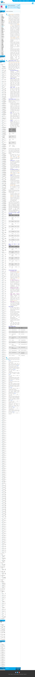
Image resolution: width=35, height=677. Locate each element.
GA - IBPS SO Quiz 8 (4, 532)
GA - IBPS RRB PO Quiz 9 (4, 146)
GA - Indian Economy (3, 44)
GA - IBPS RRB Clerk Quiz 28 (4, 209)
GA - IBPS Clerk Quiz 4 (4, 489)
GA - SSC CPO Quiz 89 (4, 454)
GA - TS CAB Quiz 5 (4, 218)
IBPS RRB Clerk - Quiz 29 (4, 574)
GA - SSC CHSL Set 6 (4, 552)
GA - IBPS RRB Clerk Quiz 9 (4, 144)
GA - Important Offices (3, 39)
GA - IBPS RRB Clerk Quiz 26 (4, 205)
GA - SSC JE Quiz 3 (4, 122)
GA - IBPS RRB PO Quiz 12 (4, 163)
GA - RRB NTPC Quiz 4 (4, 187)
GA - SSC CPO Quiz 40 (4, 365)
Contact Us (25, 674)
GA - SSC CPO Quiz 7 (4, 308)
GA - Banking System (3, 28)
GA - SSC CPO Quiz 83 (4, 443)
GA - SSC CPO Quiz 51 (4, 384)
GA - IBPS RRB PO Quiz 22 (4, 198)
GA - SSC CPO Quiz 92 (4, 459)
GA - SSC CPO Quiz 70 (4, 420)
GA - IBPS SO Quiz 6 (4, 528)
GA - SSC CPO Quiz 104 (4, 476)
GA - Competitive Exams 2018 (4, 66)
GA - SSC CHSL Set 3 (4, 546)
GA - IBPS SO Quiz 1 (4, 483)
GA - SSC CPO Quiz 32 (4, 352)
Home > (9, 7)
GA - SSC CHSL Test (4, 81)
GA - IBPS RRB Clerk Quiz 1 (4, 98)
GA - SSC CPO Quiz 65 (4, 411)
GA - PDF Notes (3, 59)
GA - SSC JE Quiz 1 (4, 116)
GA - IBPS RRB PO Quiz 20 (4, 194)
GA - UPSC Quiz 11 (4, 275)
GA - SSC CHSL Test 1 (4, 85)
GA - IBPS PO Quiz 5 (4, 243)
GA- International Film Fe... (3, 29)
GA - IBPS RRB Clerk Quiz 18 (4, 181)
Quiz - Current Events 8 (3, 661)
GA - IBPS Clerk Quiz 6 (4, 492)
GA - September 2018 (4, 601)
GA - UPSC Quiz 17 (4, 288)
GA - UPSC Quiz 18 (4, 290)
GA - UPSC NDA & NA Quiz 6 (4, 245)
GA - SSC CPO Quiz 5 (4, 306)
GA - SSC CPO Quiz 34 (4, 356)
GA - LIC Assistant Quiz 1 (4, 517)
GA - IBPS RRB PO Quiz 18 (4, 192)
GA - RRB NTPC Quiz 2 (4, 179)
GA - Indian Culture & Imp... (3, 43)
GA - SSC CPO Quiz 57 (4, 395)
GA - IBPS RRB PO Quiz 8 (4, 135)
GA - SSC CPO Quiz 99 (4, 467)
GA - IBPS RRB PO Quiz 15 (4, 176)
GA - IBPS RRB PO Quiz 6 (4, 127)
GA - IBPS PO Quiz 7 (4, 273)
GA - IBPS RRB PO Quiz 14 (4, 170)
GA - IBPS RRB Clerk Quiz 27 (4, 207)
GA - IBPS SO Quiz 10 (4, 535)
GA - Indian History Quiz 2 (3, 635)
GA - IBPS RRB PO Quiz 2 (4, 105)
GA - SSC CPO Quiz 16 (4, 323)
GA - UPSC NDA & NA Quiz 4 (4, 239)
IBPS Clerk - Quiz (3, 567)
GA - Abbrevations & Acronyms (3, 21)
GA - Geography (3, 33)
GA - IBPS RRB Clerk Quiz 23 (4, 200)
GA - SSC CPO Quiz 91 (4, 457)
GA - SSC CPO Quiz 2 (4, 301)
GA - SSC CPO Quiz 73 (4, 426)
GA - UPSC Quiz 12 (4, 278)
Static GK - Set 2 (4, 605)
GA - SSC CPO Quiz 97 (4, 465)
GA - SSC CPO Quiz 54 (4, 389)
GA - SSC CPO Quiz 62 (4, 404)
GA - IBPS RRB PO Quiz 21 (4, 196)
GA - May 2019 (4, 613)
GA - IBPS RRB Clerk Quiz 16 (4, 172)
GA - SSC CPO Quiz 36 (4, 358)
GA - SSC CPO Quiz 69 (4, 419)
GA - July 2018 (4, 593)
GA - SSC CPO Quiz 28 (4, 345)
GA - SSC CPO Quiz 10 (4, 312)
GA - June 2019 (4, 615)
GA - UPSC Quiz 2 (4, 254)
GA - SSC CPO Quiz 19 (4, 328)
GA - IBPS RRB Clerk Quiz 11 (4, 155)
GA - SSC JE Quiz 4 (4, 124)
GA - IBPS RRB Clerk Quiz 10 (4, 148)
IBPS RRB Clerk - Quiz (3, 571)
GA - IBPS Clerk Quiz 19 (4, 511)
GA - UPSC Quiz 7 (4, 264)
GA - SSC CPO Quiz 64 (4, 409)
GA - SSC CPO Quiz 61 (4, 402)
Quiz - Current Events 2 (3, 650)
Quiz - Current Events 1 (3, 649)
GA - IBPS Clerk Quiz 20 (4, 514)
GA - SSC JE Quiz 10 (4, 152)
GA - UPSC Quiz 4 (4, 258)
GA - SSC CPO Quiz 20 (4, 330)
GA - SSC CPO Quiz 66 (4, 413)
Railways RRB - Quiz (3, 581)
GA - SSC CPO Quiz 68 (4, 417)
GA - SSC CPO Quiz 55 (4, 391)
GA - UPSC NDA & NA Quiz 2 (4, 230)
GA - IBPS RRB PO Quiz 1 (4, 103)
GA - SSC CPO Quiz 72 (4, 424)
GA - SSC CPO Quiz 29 (4, 347)
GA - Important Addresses (3, 40)
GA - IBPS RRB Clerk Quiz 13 (4, 161)
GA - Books (3, 14)
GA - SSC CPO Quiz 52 (4, 385)
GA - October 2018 (4, 603)
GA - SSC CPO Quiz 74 (4, 428)
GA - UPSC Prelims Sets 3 (4, 92)
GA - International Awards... (3, 20)
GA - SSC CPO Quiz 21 (4, 332)
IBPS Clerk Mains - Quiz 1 (4, 570)
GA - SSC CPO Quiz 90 (4, 455)
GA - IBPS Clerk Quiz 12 (4, 502)
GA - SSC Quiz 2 (4, 83)
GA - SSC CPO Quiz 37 (4, 360)
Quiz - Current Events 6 (3, 657)
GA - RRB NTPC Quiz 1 (4, 178)
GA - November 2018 (4, 607)
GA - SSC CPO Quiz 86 (4, 448)
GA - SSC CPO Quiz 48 (4, 378)
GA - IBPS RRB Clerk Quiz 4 (4, 107)
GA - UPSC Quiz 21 (4, 295)
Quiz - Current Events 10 (3, 664)
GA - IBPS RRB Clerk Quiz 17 (4, 174)
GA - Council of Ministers (3, 32)
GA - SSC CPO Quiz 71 (4, 422)
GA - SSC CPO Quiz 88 (4, 452)
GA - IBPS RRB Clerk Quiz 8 (4, 133)
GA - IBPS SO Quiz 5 (4, 526)
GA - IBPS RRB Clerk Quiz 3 (4, 101)
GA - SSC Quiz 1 (4, 79)
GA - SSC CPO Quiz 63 (4, 408)
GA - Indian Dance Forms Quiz (3, 627)
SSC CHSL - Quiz (3, 563)
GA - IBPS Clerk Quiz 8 (4, 494)
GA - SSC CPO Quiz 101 (4, 470)
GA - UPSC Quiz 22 (4, 297)
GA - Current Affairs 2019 (4, 616)
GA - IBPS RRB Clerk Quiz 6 (4, 112)
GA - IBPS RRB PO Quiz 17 (4, 190)
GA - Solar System (3, 47)
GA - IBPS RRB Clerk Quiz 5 (4, 111)
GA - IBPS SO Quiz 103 (4, 478)
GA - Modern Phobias (3, 23)
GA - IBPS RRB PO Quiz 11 (4, 157)
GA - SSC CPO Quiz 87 (4, 450)
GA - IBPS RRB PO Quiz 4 (4, 114)
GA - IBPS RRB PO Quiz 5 (4, 118)
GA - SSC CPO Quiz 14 (4, 319)
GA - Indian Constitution (3, 30)
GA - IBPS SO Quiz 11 (4, 537)
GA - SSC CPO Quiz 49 (4, 380)
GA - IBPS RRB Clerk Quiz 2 (4, 100)
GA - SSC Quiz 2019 (4, 74)
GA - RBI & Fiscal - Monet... (3, 52)
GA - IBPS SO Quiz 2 (4, 521)
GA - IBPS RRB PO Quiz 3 (4, 109)
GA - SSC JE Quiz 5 (4, 125)
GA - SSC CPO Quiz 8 (4, 310)
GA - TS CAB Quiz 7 (4, 222)
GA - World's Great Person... (3, 38)
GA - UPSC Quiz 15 (4, 284)
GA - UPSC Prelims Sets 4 (4, 94)
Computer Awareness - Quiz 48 (4, 137)
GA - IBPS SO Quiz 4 (4, 524)
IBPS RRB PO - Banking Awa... (4, 578)
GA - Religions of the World (3, 17)
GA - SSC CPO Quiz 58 (4, 396)
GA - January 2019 (4, 609)
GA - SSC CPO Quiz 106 (4, 479)
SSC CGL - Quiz (3, 554)
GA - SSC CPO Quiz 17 (4, 325)
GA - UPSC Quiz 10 (4, 271)
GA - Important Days (3, 51)
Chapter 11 (7, 668)
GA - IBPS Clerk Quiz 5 (4, 490)
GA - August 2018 (4, 595)
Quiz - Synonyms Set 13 (4, 253)
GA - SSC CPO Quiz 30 (4, 349)
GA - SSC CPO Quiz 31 (4, 350)
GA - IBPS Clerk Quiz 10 (4, 498)
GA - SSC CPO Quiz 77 (4, 433)
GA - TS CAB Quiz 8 (4, 224)
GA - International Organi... (3, 24)
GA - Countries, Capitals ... (3, 53)
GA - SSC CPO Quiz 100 (4, 468)
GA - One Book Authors (3, 18)
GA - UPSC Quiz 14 (4, 282)
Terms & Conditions (16, 674)
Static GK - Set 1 (4, 599)
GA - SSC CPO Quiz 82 (4, 441)
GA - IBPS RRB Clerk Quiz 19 (4, 185)
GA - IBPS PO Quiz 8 (4, 277)
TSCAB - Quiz (3, 588)
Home (9, 674)
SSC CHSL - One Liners (4, 564)
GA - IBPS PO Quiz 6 (4, 269)
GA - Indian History (3, 42)
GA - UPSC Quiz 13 (4, 280)
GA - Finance (3, 50)
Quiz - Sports (3, 645)
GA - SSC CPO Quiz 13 (4, 317)
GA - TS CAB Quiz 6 (4, 220)
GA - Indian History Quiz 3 (3, 637)
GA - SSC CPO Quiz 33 (4, 354)
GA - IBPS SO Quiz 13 (4, 541)
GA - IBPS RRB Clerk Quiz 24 (4, 202)
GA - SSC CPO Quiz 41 (4, 367)
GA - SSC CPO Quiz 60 (4, 400)
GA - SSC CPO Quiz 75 (4, 431)
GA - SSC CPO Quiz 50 (4, 382)
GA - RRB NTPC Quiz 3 (4, 183)
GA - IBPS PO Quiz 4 (4, 236)
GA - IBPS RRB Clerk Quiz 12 (4, 159)
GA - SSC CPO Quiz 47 (4, 376)
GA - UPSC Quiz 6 (4, 262)
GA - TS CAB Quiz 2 (4, 213)
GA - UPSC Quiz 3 (4, 256)
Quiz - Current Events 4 (3, 654)
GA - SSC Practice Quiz (4, 70)
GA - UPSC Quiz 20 (4, 293)
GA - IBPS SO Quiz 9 (4, 533)
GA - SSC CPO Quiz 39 (4, 363)
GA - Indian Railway (3, 31)
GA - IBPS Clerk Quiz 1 (4, 485)
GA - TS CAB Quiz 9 (4, 226)
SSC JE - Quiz (3, 566)
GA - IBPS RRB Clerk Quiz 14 (4, 167)
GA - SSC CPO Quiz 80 (4, 439)
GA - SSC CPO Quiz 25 (4, 339)
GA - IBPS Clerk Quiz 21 (4, 507)
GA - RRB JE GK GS (4, 72)
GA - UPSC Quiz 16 (4, 286)
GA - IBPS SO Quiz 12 (4, 539)
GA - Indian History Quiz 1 (3, 633)
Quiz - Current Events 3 (3, 652)
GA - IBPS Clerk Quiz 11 (4, 500)
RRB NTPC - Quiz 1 (4, 585)
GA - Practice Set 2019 (4, 68)
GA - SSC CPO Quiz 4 (4, 304)
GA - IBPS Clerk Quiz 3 (4, 487)
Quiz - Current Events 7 (3, 659)
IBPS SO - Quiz (3, 580)
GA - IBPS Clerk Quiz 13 (4, 503)
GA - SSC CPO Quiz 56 (4, 393)
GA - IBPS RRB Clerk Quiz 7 (4, 129)
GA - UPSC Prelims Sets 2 (4, 90)
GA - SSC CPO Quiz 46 (4, 374)
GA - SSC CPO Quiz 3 (4, 302)
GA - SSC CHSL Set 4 (4, 548)
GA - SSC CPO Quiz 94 (4, 461)
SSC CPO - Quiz (3, 64)
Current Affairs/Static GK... (3, 591)
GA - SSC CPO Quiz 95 (4, 463)
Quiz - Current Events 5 (3, 655)
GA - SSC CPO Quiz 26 (4, 341)
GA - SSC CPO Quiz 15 (4, 321)
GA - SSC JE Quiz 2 (4, 120)
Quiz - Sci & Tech (3, 647)
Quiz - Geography (3, 644)
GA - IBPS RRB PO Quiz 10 (4, 154)
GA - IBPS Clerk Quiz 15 (4, 505)
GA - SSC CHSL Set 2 (4, 545)
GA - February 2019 (4, 611)
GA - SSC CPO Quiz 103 (4, 474)
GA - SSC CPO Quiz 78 (4, 435)
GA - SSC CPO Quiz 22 (4, 334)
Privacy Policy (21, 674)
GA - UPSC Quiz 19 (4, 291)
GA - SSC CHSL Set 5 (4, 550)
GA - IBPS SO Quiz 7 (4, 530)
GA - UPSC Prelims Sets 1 (4, 89)
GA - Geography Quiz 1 (3, 625)
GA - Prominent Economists (3, 16)
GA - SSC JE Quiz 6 (4, 139)
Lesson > (11, 7)
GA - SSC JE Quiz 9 (4, 150)
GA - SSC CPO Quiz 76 (4, 430)
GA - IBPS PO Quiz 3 (4, 235)
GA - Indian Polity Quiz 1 (3, 630)
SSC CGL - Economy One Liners (4, 558)
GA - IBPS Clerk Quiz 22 (4, 509)
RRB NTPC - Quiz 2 (4, 587)
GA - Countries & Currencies (3, 35)
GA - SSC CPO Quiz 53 (4, 387)
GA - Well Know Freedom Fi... (3, 15)
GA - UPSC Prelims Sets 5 (4, 96)
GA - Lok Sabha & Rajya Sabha (3, 54)
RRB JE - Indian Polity (4, 583)
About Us (12, 674)
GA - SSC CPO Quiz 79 (4, 437)
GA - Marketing (3, 36)
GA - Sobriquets (3, 37)
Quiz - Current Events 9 (3, 662)
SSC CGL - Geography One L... (4, 561)
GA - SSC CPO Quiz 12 (4, 315)
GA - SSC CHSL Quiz (4, 77)
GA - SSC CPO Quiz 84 (4, 444)
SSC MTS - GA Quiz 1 (3, 618)
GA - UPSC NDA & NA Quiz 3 (4, 233)
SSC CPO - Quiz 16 (4, 87)
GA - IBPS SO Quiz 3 (4, 522)
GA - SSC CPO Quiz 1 (4, 299)
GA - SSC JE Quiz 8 (4, 143)
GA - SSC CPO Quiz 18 (4, 326)
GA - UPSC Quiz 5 (4, 260)
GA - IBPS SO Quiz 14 (4, 543)
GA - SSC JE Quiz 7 (4, 141)
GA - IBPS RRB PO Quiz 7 (4, 131)
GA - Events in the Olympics (3, 45)
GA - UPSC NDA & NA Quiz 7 (4, 248)
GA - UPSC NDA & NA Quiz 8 (4, 250)
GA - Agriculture (3, 22)
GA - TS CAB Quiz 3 (4, 214)
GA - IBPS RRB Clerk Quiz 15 (4, 168)
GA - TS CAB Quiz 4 (4, 216)
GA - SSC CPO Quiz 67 (4, 406)
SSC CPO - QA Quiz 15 (4, 76)
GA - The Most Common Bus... (3, 46)
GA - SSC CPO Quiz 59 (4, 398)
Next (18, 669)
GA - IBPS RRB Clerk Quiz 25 (4, 203)
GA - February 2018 (4, 597)
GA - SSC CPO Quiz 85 (4, 446)
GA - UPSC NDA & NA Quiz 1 (4, 228)
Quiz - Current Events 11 (3, 666)
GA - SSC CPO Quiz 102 (4, 472)
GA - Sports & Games (3, 25)
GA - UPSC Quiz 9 (4, 267)
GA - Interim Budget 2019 (3, 629)
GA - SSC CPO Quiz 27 (4, 343)
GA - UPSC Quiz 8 (4, 266)
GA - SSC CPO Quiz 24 (4, 337)
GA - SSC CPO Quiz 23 (4, 336)
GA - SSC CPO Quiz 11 (4, 313)
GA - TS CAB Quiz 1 (4, 211)
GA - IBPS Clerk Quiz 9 (4, 496)
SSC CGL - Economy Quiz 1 (4, 556)
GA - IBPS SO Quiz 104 (4, 481)
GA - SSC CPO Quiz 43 (4, 371)
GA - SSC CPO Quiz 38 (4, 361)
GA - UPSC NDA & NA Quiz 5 (4, 241)
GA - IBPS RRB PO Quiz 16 (4, 189)
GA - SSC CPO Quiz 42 (4, 369)
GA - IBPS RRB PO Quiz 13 (4, 165)
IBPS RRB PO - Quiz (3, 576)
